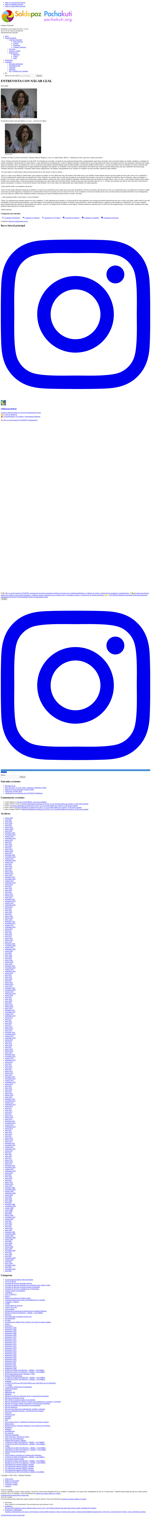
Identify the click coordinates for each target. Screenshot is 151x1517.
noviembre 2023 (10, 879)
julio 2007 (8, 1221)
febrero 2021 (9, 940)
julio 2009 (8, 1197)
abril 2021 (8, 936)
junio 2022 (8, 910)
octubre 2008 (9, 1208)
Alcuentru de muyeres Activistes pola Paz (18, 1283)
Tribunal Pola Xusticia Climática (15, 1440)
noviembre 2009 (10, 1189)
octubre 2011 (9, 1147)
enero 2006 (8, 1249)
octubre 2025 (9, 836)
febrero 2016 (9, 1051)
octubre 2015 (9, 1058)
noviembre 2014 (10, 1078)
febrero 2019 (9, 984)
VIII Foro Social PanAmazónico (15, 1451)
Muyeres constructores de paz (18, 221)
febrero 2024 (9, 873)
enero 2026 (8, 831)
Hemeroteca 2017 (10, 1350)
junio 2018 (8, 999)
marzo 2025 (9, 849)
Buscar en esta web (11, 76)
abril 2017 (8, 1025)
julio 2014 (8, 1086)
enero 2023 (8, 897)
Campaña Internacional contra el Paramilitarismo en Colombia (25, 1300)
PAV (6, 1420)
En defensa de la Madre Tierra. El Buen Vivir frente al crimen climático (28, 1322)
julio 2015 (8, 1064)
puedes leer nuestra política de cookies (48, 1493)
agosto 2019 (9, 973)
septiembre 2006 (10, 1237)
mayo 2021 (8, 934)
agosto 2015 (9, 1062)
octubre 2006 (9, 1236)
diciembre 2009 (10, 1188)
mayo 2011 (8, 1156)
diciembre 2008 (10, 1204)
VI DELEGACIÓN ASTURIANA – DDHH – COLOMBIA (25, 1444)
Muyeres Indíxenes (11, 1407)
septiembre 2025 (10, 838)
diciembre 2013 (10, 1099)
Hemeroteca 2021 (10, 1357)
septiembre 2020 (10, 949)
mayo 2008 (8, 1212)
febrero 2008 (9, 1215)
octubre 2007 (9, 1219)
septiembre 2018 (10, 993)
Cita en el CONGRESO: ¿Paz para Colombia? (31, 802)
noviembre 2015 (10, 1056)
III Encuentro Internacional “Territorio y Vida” (20, 1374)
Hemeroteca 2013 (10, 1342)
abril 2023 (8, 892)
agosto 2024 (9, 862)
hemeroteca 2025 (10, 1365)
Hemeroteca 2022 (10, 1359)
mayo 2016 (8, 1045)
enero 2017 (8, 1030)
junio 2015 (8, 1066)
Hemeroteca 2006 (10, 1329)
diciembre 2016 (10, 1032)
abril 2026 (8, 825)
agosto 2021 (9, 929)
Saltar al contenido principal (14, 4)
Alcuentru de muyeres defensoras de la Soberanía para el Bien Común (27, 1285)
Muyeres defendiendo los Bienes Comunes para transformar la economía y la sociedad (33, 1401)
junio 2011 (8, 1154)
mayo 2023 (8, 890)
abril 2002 (8, 1271)
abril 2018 (8, 1003)
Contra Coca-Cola (11, 1307)
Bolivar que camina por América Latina (18, 1298)
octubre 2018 (9, 992)
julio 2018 (8, 997)
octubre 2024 (9, 859)
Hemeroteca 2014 (10, 1344)
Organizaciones (10, 1414)
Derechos (8, 1315)
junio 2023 (8, 888)
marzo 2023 (9, 894)
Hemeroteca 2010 (10, 1337)
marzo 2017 (9, 1027)
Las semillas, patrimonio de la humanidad (18, 1387)
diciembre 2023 (10, 877)
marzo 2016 (9, 1049)
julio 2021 (8, 931)
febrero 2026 (9, 829)
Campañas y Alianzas (12, 1302)
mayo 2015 (8, 1067)
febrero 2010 (9, 1184)
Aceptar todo (24, 1495)
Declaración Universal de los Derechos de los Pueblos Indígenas (26, 1311)
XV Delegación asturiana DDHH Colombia (19, 1468)
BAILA (7, 1296)
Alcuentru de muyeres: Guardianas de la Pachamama (22, 1289)
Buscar (3, 775)
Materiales (8, 1390)
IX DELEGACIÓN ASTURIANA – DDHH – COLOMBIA (25, 1379)
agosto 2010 (9, 1173)
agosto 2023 (9, 884)
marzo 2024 (9, 871)
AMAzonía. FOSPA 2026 (13, 791)
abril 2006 (8, 1245)
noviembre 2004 (10, 1258)
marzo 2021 (9, 938)
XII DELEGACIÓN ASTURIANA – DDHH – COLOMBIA (25, 1462)
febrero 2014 (9, 1095)
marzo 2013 (9, 1115)
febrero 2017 (9, 1029)
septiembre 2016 (10, 1038)
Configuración (6, 1495)
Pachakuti (8, 1416)
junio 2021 (8, 932)
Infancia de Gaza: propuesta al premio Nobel (19, 789)
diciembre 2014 (10, 1077)
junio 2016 (8, 1043)
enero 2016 (8, 1053)
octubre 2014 (9, 1080)
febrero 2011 (9, 1162)
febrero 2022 (9, 918)
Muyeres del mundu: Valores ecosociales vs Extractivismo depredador (27, 1403)
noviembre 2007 (10, 1217)
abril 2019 (8, 981)
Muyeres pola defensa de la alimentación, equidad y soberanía (25, 1409)
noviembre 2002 (10, 1269)
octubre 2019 (9, 969)
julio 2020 (8, 953)
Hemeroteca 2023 (10, 1361)
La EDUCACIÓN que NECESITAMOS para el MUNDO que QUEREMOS (30, 1383)
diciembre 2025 (10, 833)
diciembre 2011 (10, 1143)
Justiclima (8, 1381)
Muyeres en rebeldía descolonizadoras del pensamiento (22, 1405)
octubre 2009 (9, 1191)
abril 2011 (8, 1158)
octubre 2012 (9, 1125)
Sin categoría (9, 1433)
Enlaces (7, 1324)
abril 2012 (8, 1136)
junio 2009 (8, 1199)
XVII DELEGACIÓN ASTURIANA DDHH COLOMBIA (24, 1472)
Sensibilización (10, 1431)
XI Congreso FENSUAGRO (14, 1459)
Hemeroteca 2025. (11, 1366)
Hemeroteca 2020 (10, 1355)
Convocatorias (9, 1309)
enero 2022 (8, 920)
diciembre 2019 (10, 966)
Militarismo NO (10, 1392)
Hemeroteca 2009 (10, 1335)
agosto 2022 (9, 907)
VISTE (7, 1453)
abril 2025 (8, 847)
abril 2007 (8, 1226)
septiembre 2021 (10, 927)
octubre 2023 (9, 881)
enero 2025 (8, 853)
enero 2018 (8, 1008)
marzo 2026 (9, 827)
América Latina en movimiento (15, 1291)
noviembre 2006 (10, 1234)
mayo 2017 (8, 1023)
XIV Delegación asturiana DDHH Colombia (19, 1466)
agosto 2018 (9, 995)
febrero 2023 (9, 895)
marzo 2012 (9, 1138)
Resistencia (8, 1427)
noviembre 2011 (10, 1145)
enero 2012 (8, 1141)
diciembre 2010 (10, 1165)
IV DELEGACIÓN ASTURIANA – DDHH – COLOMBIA (25, 1377)
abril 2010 (8, 1180)
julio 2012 (8, 1130)
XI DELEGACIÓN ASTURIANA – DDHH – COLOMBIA (25, 1461)
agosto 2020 (9, 951)
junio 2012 (8, 1132)
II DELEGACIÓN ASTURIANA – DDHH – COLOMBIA (24, 1370)
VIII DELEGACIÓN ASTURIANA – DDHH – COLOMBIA (25, 1450)
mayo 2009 (8, 1201)
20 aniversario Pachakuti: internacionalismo (19, 1279)
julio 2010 (8, 1175)
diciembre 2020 (10, 944)
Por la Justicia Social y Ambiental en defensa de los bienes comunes (27, 1422)
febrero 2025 (9, 851)
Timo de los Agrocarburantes (14, 1438)
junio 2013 (8, 1110)
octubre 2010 (9, 1169)
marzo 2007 (9, 1228)
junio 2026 (8, 822)
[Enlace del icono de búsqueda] (6, 74)
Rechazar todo (15, 1495)
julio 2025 (8, 842)
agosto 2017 (9, 1017)
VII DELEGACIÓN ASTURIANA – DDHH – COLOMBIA (25, 1448)
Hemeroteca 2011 (10, 1339)
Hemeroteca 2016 (10, 1348)
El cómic (8, 1320)
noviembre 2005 (10, 1250)
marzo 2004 (9, 1263)
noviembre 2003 (10, 1265)
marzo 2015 (9, 1071)
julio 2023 (8, 886)
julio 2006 (8, 1241)
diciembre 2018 (10, 988)
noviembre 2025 (10, 834)
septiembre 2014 (10, 1082)
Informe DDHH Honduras (13, 1376)
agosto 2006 (9, 1239)
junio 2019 (8, 977)
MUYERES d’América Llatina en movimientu (20, 1400)
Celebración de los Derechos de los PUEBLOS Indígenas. (24, 793)
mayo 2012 (8, 1134)
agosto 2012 (9, 1128)
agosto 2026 (9, 818)
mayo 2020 (8, 956)
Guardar (4, 1515)
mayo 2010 (8, 1178)
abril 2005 (8, 1256)
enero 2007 (8, 1230)
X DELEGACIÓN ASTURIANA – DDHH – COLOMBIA (25, 1457)
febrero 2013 (9, 1117)
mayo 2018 (8, 1001)
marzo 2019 (9, 982)
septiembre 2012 (10, 1127)
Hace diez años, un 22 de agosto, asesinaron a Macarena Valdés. (26, 788)
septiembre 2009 (10, 1193)
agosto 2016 (9, 1040)
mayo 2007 (8, 1225)
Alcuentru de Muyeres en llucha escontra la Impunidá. (22, 1287)
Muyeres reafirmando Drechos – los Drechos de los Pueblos (24, 1411)
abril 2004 (8, 1262)
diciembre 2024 (10, 855)
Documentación (10, 1318)
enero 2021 (8, 942)
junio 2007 (8, 1223)
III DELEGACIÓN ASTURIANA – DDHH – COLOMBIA (25, 1372)
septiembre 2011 (10, 1149)
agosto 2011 (9, 1151)
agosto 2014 (9, 1084)
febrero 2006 (9, 1247)
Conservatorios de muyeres (13, 1305)
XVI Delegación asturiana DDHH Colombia (19, 1470)
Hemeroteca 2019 (10, 1353)
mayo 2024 (8, 868)
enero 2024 (8, 875)
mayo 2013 (8, 1112)
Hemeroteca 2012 (10, 1340)
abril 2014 (8, 1091)
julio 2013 (8, 1108)
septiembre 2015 (10, 1060)
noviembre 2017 (10, 1012)
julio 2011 (8, 1152)
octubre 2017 (9, 1014)
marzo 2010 (9, 1182)
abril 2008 (8, 1213)
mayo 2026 (8, 823)
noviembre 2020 (10, 945)
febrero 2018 (9, 1006)
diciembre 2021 (10, 921)
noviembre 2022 (10, 901)
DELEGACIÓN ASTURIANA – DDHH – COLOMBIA (24, 1313)
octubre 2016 (9, 1036)
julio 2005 (8, 1252)
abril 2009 (8, 1202)
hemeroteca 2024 (10, 1363)
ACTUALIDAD (10, 1281)
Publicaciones (9, 1424)
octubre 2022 (9, 903)
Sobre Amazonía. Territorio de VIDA (17, 1437)
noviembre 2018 (10, 990)
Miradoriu (8, 1394)
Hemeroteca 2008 (10, 1333)
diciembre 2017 (10, 1010)
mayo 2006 (8, 1243)
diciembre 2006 (10, 1232)
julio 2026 (8, 820)
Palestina (8, 1418)
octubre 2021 (9, 925)
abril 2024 (8, 870)
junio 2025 (8, 844)
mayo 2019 (8, 979)
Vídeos (7, 1446)
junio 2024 (8, 866)
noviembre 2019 (10, 968)
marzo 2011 (9, 1160)
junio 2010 (8, 1176)
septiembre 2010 (10, 1171)
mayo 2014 (8, 1090)
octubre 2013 (9, 1103)
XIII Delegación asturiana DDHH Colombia (19, 1464)
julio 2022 (8, 908)
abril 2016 (8, 1047)
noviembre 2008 (10, 1206)
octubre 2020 (9, 947)
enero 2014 (8, 1097)
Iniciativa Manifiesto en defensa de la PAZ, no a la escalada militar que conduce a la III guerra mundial (55, 804)
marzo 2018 (9, 1005)
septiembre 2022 (10, 905)
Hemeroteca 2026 (10, 1368)
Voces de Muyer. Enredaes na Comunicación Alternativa (23, 1455)
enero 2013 (8, 1119)
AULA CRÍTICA (11, 1294)
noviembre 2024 (10, 857)
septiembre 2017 (10, 1016)
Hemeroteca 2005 (10, 1328)
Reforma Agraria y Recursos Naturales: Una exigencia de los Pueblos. (27, 1426)
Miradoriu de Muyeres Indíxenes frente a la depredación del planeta (27, 1396)
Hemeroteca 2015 (10, 1346)
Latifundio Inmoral (11, 1389)
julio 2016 (8, 1042)
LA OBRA (8, 1385)
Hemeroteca (9, 1326)
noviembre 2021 (10, 923)
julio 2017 (8, 1019)
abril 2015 (8, 1069)
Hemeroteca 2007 (10, 1331)
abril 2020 (8, 958)
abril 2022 (8, 914)
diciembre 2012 (10, 1121)
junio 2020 (8, 955)
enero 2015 (8, 1075)
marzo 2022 (9, 916)
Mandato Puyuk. (10, 786)
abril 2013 (8, 1114)
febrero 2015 (9, 1073)
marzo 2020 (9, 960)
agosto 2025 (9, 840)
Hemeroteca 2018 (10, 1352)
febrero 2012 (9, 1139)
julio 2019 (8, 975)
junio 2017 (8, 1021)
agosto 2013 (9, 1106)
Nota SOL (8, 1413)
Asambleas (8, 1292)
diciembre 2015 (10, 1054)
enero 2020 (8, 964)
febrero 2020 (9, 962)
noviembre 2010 (10, 1167)
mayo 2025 (8, 846)
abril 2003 (8, 1267)
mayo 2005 (8, 1254)
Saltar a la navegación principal (15, 2)
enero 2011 (8, 1164)
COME (7, 1304)
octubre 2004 (9, 1260)
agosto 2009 (9, 1195)
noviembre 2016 (10, 1034)
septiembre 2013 (10, 1104)
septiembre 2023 (10, 883)
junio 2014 (8, 1088)
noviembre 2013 (10, 1101)
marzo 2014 (9, 1093)
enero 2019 (8, 986)
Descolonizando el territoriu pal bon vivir (18, 1316)
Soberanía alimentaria (12, 1435)
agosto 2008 (9, 1210)
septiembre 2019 (10, 971)
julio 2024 (8, 864)
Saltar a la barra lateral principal (15, 6)
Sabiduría (8, 1429)
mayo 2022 (8, 912)
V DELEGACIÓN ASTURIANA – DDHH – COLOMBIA (25, 1442)
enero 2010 (8, 1186)
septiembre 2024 (10, 860)
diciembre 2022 (10, 899)
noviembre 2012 (10, 1123)
